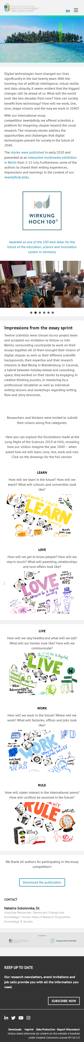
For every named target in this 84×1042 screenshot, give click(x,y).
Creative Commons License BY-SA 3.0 (58, 1037)
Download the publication (42, 882)
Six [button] (53, 313)
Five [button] (48, 313)
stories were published (27, 152)
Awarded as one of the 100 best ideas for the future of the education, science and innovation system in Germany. (42, 247)
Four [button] (44, 313)
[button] (64, 1001)
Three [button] (31, 313)
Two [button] (40, 313)
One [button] (35, 313)
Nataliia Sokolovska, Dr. (22, 908)
